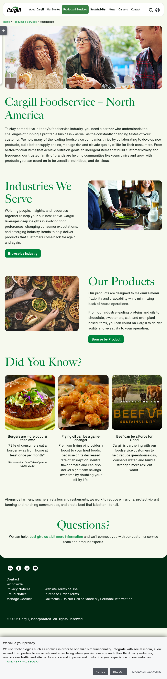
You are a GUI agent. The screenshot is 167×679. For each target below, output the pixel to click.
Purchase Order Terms (62, 594)
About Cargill (36, 9)
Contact (135, 9)
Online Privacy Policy (23, 661)
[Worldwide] (157, 10)
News (112, 9)
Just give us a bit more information (56, 536)
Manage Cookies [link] (19, 598)
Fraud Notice (17, 594)
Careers (123, 9)
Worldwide (15, 584)
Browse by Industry (22, 253)
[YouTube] (35, 568)
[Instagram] (27, 568)
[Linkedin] (10, 568)
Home (6, 22)
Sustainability (97, 9)
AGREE (100, 671)
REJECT (118, 671)
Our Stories (53, 9)
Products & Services (75, 9)
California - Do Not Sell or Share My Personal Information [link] (89, 598)
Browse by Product (106, 339)
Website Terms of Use (61, 589)
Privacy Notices (18, 589)
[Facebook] (18, 568)
